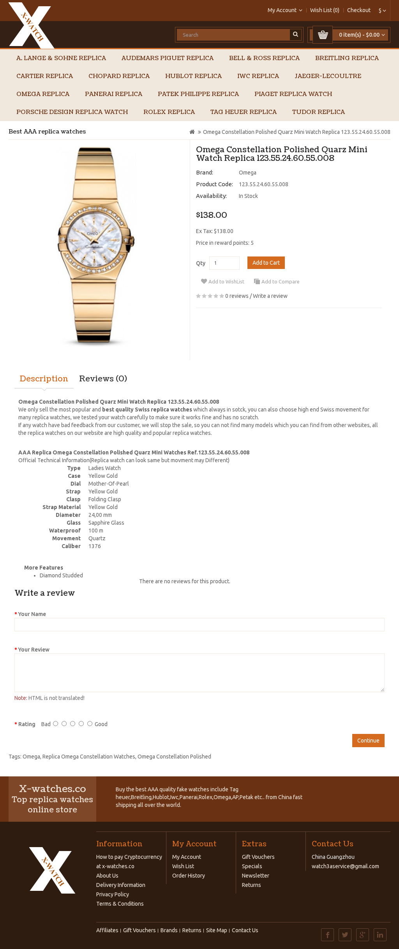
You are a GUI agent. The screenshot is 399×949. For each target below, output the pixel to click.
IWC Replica (258, 76)
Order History (188, 875)
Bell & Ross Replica (264, 58)
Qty (200, 263)
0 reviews (237, 296)
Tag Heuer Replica (243, 112)
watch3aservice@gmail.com (345, 866)
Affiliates (107, 930)
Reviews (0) (103, 379)
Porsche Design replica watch (72, 112)
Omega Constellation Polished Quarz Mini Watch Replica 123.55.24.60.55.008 (296, 132)
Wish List (183, 866)
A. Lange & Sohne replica (61, 58)
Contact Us (245, 930)
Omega (247, 172)
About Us (107, 875)
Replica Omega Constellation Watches (88, 756)
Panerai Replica (113, 94)
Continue (368, 740)
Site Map (216, 930)
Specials (252, 866)
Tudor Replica (318, 112)
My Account (186, 857)
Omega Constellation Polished (174, 756)
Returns (251, 885)
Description (44, 379)
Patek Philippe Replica (198, 94)
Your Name (32, 614)
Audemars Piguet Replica (168, 58)
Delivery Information (120, 885)
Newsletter (255, 875)
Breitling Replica (347, 58)
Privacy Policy (112, 894)
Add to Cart (266, 263)
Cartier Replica (44, 76)
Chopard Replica (119, 76)
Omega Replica (42, 94)
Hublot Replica (193, 76)
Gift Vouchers (258, 857)
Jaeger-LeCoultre (328, 76)
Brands (169, 930)
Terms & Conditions (120, 904)
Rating (26, 724)
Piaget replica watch (293, 94)
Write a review (270, 296)
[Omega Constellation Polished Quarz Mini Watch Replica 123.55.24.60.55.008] (96, 246)
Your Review (33, 649)
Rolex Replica (169, 112)
